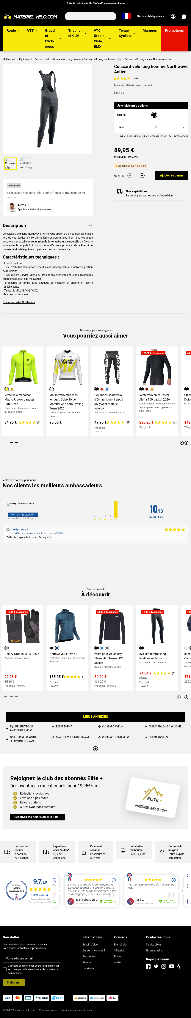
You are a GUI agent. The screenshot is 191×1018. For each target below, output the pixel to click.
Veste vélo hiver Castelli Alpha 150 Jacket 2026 (154, 397)
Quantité (119, 175)
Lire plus (119, 92)
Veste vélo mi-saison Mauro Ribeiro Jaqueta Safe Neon (19, 399)
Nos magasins (154, 950)
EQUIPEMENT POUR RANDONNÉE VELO (21, 728)
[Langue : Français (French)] (126, 16)
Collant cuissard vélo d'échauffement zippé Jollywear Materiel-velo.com (108, 401)
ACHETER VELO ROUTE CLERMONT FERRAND (23, 739)
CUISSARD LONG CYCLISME (165, 726)
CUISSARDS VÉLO (112, 726)
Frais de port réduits (22, 848)
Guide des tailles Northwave (19, 302)
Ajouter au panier (171, 175)
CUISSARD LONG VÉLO (115, 737)
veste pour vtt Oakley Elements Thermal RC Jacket (108, 658)
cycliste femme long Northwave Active (152, 656)
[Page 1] (5, 442)
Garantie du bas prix (175, 848)
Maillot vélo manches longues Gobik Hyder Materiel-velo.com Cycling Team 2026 (66, 401)
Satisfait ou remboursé (136, 848)
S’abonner (14, 982)
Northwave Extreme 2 (63, 654)
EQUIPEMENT (64, 726)
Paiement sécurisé (96, 848)
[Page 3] (16, 442)
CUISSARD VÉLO (158, 737)
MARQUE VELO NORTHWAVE (73, 737)
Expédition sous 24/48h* (61, 848)
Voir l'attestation (23, 514)
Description (14, 225)
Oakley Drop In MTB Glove (21, 654)
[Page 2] (11, 442)
